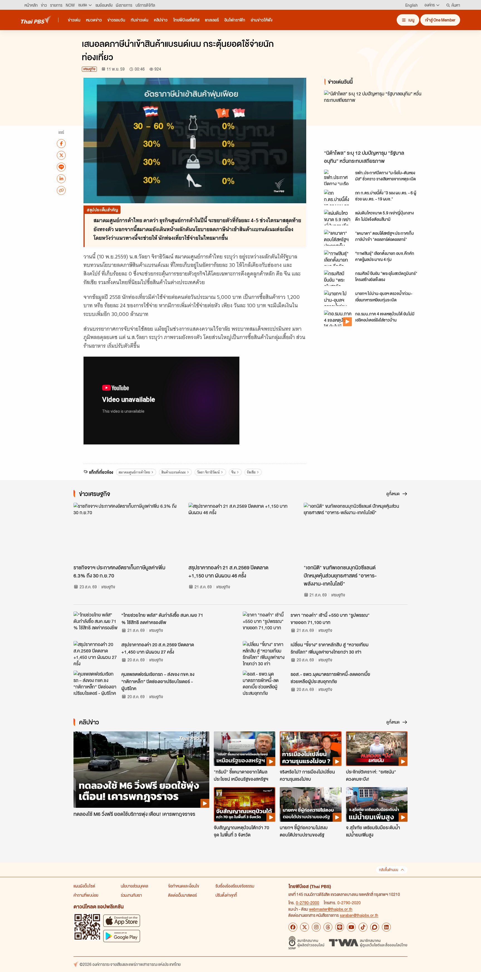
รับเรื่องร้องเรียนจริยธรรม (234, 886)
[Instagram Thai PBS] (316, 927)
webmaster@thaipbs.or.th (330, 909)
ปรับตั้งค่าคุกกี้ (226, 895)
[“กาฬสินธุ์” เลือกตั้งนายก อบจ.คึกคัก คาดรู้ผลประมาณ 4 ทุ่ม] (338, 258)
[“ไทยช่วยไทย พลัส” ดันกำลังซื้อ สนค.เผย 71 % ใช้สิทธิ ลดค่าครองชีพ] (95, 624)
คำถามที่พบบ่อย (85, 895)
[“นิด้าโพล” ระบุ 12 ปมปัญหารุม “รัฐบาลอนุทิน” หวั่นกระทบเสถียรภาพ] (374, 118)
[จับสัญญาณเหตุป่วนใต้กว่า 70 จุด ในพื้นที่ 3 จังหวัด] (244, 804)
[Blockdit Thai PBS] (374, 927)
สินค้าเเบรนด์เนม (173, 472)
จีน (233, 472)
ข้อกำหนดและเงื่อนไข (183, 886)
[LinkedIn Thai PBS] (386, 927)
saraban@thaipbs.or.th (359, 915)
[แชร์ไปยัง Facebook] (61, 143)
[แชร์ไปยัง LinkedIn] (61, 178)
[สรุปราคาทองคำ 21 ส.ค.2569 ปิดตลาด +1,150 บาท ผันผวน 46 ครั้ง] (240, 532)
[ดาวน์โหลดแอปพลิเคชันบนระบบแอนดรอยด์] (121, 936)
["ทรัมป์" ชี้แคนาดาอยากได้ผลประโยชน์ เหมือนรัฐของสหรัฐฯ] (244, 748)
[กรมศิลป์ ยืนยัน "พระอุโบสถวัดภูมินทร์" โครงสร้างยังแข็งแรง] (338, 278)
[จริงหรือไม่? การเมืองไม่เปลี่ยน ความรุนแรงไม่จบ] (310, 748)
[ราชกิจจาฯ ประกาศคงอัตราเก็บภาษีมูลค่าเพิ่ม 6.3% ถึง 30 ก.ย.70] (125, 532)
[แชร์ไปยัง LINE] (61, 166)
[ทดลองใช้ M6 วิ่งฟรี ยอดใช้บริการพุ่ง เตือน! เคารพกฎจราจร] (141, 769)
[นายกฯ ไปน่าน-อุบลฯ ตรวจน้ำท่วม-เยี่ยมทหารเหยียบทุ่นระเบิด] (338, 298)
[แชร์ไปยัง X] (61, 155)
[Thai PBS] (36, 20)
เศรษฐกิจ (89, 69)
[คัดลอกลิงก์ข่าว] (61, 190)
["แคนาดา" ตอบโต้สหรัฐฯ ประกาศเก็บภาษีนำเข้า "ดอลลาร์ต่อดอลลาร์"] (338, 237)
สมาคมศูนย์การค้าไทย (134, 472)
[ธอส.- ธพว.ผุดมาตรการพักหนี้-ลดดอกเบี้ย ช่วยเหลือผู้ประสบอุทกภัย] (265, 683)
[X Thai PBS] (304, 927)
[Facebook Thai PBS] (292, 927)
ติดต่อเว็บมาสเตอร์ (182, 895)
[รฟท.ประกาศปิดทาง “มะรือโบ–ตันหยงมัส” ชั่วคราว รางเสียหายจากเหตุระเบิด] (338, 177)
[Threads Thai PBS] (327, 927)
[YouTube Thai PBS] (351, 927)
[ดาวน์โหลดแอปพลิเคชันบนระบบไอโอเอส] (121, 920)
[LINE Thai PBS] (339, 927)
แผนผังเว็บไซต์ (84, 886)
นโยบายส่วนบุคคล (134, 886)
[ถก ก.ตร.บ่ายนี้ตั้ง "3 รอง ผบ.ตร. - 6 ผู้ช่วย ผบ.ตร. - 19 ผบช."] (338, 197)
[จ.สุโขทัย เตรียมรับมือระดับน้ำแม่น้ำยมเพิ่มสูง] (377, 804)
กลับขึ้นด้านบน (388, 869)
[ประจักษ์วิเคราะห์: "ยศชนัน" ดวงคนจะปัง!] (377, 748)
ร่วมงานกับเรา (131, 895)
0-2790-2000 (307, 902)
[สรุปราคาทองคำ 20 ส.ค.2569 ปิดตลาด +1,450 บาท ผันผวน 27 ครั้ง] (95, 653)
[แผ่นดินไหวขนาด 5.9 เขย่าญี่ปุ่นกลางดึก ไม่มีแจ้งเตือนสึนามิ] (338, 217)
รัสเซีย (251, 472)
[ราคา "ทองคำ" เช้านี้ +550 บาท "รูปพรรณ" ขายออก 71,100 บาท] (265, 624)
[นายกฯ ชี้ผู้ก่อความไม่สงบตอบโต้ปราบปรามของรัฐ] (310, 804)
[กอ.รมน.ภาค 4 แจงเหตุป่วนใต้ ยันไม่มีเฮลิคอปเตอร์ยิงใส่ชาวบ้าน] (338, 318)
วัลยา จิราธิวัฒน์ (208, 472)
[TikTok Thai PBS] (363, 927)
